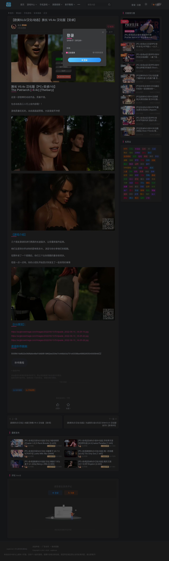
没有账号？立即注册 (74, 40)
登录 (85, 60)
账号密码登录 (98, 52)
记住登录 (71, 52)
